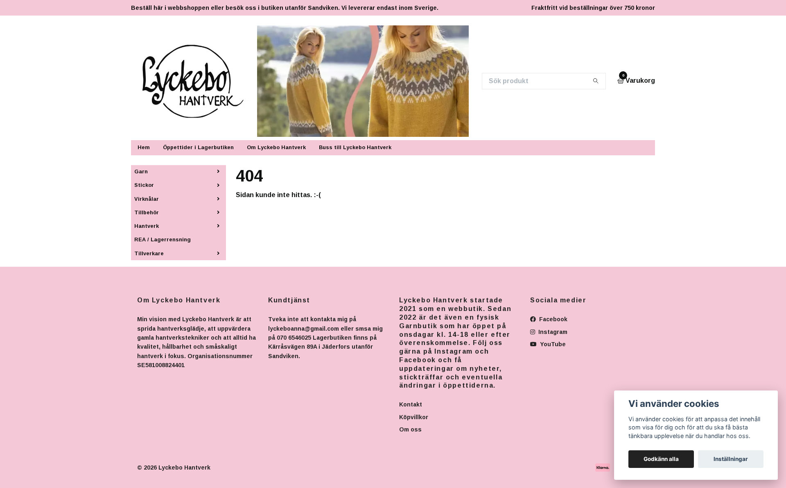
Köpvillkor (413, 417)
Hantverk (146, 226)
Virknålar (146, 199)
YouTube (552, 344)
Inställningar (731, 459)
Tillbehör (146, 212)
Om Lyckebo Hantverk (276, 147)
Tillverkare (149, 253)
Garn (141, 171)
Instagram (552, 332)
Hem (144, 147)
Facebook (552, 319)
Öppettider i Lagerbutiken (198, 147)
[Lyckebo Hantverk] (198, 81)
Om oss (410, 429)
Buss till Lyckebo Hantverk (355, 147)
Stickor (144, 185)
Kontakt (410, 404)
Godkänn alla (661, 459)
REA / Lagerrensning (162, 239)
